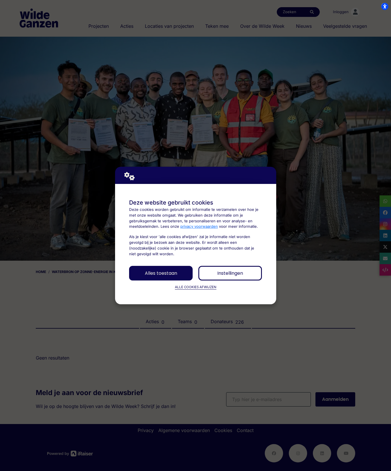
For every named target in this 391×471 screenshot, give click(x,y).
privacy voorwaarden (199, 226)
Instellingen (230, 273)
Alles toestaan (161, 273)
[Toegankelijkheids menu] (384, 6)
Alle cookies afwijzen (195, 287)
